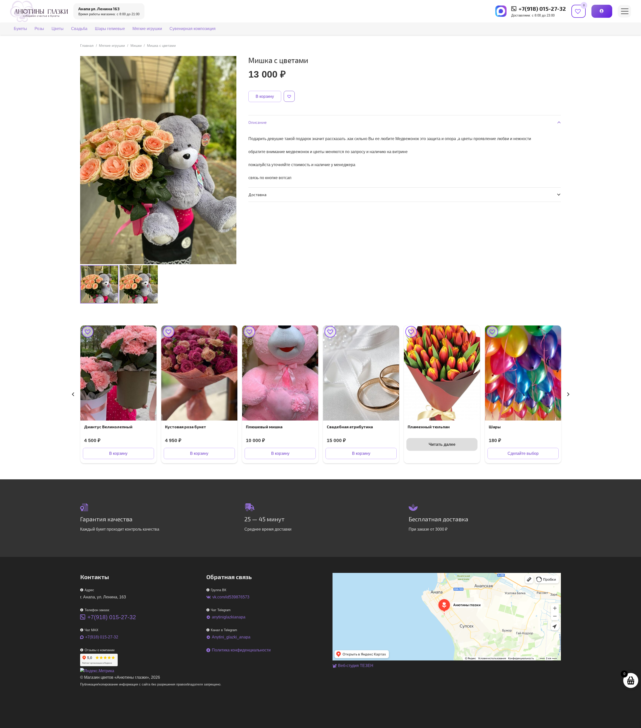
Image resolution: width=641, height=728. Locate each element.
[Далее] (568, 394)
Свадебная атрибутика (269, 426)
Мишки (136, 46)
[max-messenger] (501, 11)
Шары (414, 426)
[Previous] (73, 394)
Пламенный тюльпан (348, 426)
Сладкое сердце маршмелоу (518, 426)
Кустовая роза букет (104, 426)
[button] (625, 11)
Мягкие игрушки (112, 46)
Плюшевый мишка (183, 426)
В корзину (265, 96)
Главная (87, 46)
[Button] (601, 11)
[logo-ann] (39, 11)
